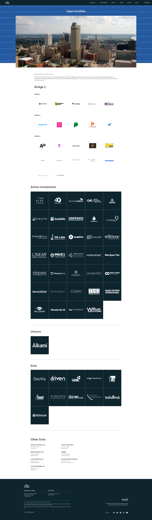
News (136, 2)
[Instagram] (123, 512)
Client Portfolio (103, 2)
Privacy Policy (31, 512)
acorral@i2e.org (46, 504)
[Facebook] (120, 512)
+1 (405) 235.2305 (27, 496)
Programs (92, 2)
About (113, 2)
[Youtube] (127, 512)
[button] (146, 2)
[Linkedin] (113, 512)
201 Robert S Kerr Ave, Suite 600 (30, 493)
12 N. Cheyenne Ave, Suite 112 (53, 493)
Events (121, 2)
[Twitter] (117, 512)
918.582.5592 (50, 504)
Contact (129, 2)
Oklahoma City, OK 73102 (29, 495)
